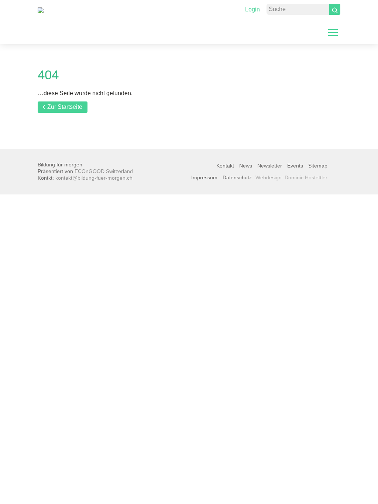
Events (295, 166)
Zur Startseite (64, 107)
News (245, 166)
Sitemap (317, 166)
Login (252, 9)
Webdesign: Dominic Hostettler (291, 177)
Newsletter (269, 166)
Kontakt (225, 166)
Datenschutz (237, 177)
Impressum (204, 177)
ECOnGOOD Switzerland (104, 171)
